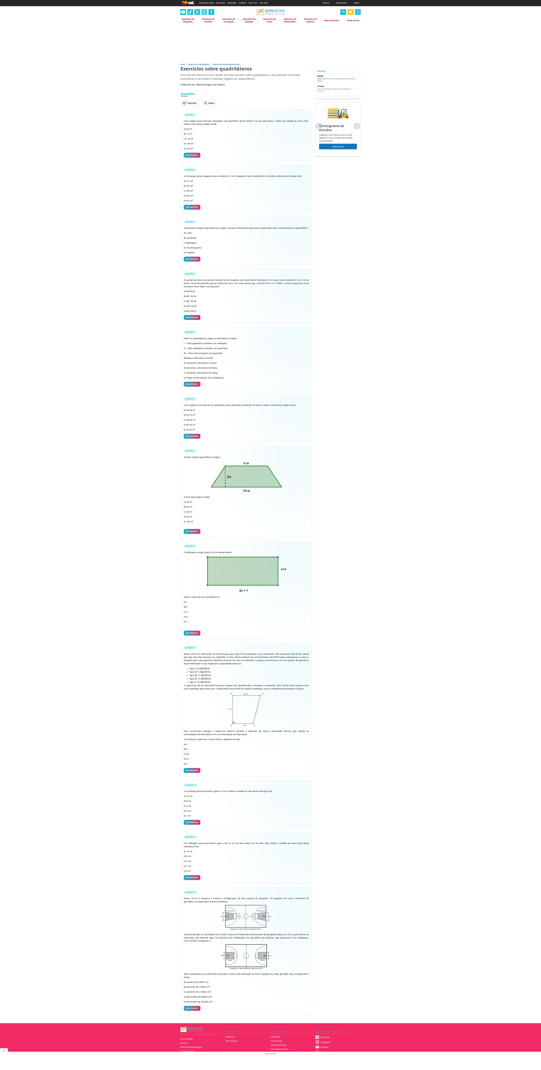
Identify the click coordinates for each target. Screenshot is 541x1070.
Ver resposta (192, 155)
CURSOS (242, 3)
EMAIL (357, 3)
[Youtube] (183, 12)
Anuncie (184, 1043)
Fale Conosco (231, 1041)
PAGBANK (232, 3)
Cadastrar (230, 1036)
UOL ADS (264, 3)
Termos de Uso (187, 1051)
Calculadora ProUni (279, 1049)
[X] (197, 12)
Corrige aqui (276, 1041)
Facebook (325, 1037)
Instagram (325, 1042)
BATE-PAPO (341, 3)
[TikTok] (190, 12)
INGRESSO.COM (206, 3)
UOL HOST (220, 3)
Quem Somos (186, 1039)
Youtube (324, 1047)
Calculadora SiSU (278, 1045)
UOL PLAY (253, 3)
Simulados (275, 1036)
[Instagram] (204, 12)
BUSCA (326, 3)
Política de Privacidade (191, 1047)
